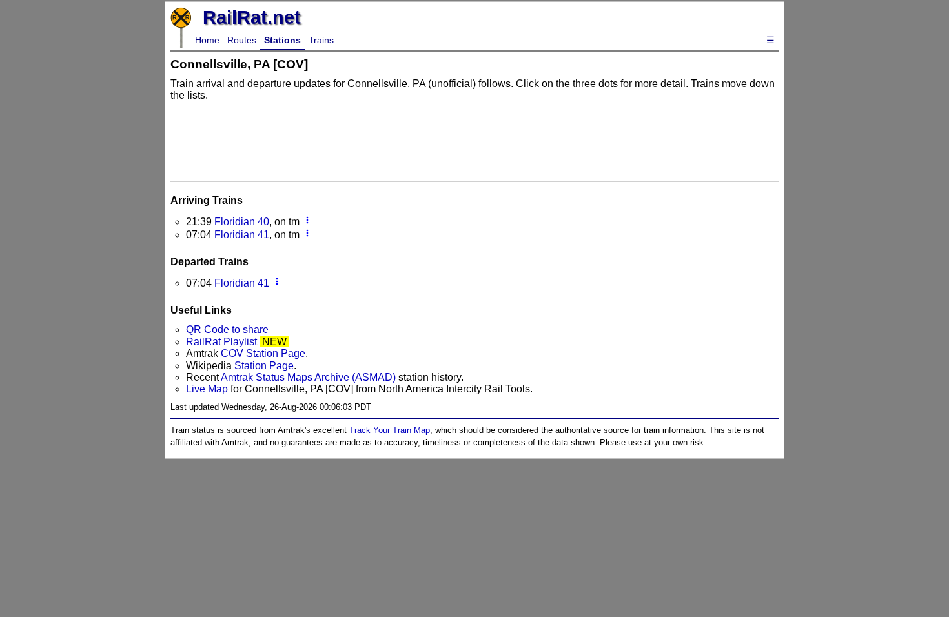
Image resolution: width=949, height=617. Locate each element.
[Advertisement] (474, 145)
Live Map (208, 388)
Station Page (264, 365)
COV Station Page (263, 353)
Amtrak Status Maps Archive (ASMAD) (308, 377)
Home (207, 40)
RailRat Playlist (221, 341)
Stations (282, 40)
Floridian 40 (241, 221)
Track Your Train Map (389, 430)
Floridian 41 (241, 234)
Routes (241, 40)
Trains (321, 40)
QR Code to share (227, 329)
